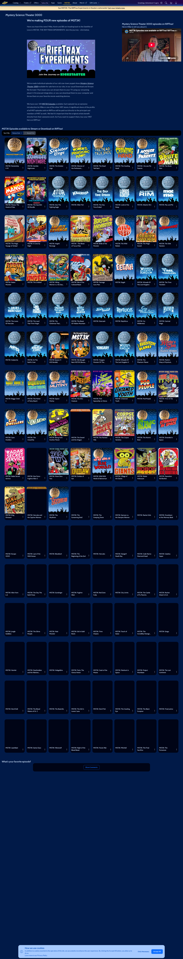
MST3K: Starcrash (99, 321)
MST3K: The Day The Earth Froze (34, 594)
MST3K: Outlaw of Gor (77, 477)
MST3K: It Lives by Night (33, 245)
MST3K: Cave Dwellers (10, 439)
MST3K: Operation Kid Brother (165, 477)
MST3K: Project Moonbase (142, 671)
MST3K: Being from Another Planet (56, 439)
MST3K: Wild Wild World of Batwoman (100, 477)
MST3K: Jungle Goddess (10, 632)
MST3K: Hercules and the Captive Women (34, 516)
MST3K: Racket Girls (144, 515)
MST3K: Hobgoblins (56, 670)
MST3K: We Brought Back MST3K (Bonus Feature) (78, 361)
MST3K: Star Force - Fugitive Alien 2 (34, 477)
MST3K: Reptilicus (121, 321)
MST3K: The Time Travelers (165, 283)
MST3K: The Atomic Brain (144, 439)
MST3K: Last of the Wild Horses (33, 555)
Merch (82, 3)
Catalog (15, 3)
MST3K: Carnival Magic (164, 322)
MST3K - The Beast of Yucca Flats (78, 245)
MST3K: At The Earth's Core (32, 361)
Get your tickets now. (116, 8)
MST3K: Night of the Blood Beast (78, 749)
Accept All (157, 952)
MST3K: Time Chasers (98, 632)
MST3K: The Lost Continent (165, 671)
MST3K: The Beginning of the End (78, 555)
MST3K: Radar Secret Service (13, 477)
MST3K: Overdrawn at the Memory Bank (166, 516)
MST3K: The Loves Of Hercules (12, 322)
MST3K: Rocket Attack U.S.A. (164, 594)
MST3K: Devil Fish (99, 709)
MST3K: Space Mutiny (54, 400)
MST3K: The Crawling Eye (122, 710)
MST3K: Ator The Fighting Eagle (55, 206)
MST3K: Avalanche (12, 360)
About (75, 3)
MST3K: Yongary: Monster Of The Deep (99, 361)
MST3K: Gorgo (164, 631)
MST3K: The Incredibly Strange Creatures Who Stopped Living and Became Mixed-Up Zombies (143, 632)
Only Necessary (143, 952)
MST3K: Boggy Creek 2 (13, 400)
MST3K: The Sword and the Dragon (77, 439)
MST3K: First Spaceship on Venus (100, 400)
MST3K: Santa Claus (34, 748)
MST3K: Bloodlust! (55, 554)
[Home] (5, 3)
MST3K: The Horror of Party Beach (33, 400)
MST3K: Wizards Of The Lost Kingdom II (122, 361)
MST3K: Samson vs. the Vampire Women (122, 516)
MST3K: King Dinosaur (10, 516)
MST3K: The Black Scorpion (143, 710)
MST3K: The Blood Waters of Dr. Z (33, 710)
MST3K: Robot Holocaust (142, 477)
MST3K (67, 3)
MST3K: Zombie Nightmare (32, 167)
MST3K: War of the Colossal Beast (77, 283)
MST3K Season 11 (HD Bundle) (55, 361)
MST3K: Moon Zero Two (55, 477)
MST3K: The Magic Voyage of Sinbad (12, 245)
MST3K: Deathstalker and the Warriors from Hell (34, 671)
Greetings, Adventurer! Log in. (148, 3)
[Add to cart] (22, 140)
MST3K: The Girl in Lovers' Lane (77, 710)
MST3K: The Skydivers (53, 516)
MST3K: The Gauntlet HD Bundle (34, 206)
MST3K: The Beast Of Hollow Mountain (78, 322)
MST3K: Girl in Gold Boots (78, 632)
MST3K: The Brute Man (165, 167)
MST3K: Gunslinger (55, 593)
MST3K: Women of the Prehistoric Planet (77, 167)
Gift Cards (93, 3)
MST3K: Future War (99, 748)
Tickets (26, 3)
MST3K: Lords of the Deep (122, 206)
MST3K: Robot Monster (10, 283)
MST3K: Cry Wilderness (141, 322)
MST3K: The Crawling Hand (122, 167)
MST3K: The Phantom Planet (142, 361)
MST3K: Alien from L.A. (12, 594)
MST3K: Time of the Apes (166, 400)
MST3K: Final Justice (166, 709)
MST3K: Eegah (120, 282)
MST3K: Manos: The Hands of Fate (12, 206)
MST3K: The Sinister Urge (56, 167)
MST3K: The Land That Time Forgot (33, 322)
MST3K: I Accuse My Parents (144, 167)
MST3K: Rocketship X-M (12, 167)
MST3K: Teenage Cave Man (99, 283)
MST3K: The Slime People (33, 632)
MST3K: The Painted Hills (100, 439)
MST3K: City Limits (121, 593)
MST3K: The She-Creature (77, 400)
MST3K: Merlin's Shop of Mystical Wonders (165, 361)
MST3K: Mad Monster (53, 632)
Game (59, 3)
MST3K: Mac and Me (166, 205)
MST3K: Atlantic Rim (144, 205)
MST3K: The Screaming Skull (76, 516)
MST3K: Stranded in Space (166, 439)
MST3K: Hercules (99, 554)
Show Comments (91, 767)
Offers (36, 3)
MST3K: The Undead (34, 282)
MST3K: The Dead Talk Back (99, 167)
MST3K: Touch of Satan (121, 632)
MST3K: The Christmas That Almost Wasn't (54, 322)
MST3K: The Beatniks (56, 709)
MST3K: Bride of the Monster (100, 245)
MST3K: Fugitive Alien (76, 594)
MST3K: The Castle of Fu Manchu (143, 594)
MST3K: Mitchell (121, 748)
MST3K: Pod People (144, 399)
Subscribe (44, 3)
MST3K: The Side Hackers (165, 245)
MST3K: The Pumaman (163, 749)
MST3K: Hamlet (11, 670)
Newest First (30, 133)
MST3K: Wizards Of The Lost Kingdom (144, 283)
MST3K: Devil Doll (12, 709)
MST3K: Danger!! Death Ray (121, 555)
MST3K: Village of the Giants (121, 477)
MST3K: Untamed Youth (121, 400)
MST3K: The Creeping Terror (98, 516)
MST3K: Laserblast (12, 748)
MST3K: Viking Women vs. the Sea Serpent (56, 283)
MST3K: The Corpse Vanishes (122, 439)
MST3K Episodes (48, 104)
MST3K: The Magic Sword (143, 245)
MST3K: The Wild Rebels (121, 245)
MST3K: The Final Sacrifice (143, 749)
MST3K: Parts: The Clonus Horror (77, 671)
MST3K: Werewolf (55, 748)
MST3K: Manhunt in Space (122, 671)
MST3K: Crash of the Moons (100, 671)
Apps (53, 3)
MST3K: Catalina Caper (164, 555)
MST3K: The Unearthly (31, 439)
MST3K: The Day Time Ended (99, 206)
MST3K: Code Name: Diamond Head (144, 555)
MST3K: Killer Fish (77, 205)
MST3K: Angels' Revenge (54, 245)
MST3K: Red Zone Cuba (99, 594)
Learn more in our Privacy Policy (36, 955)
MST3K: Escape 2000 (11, 555)
